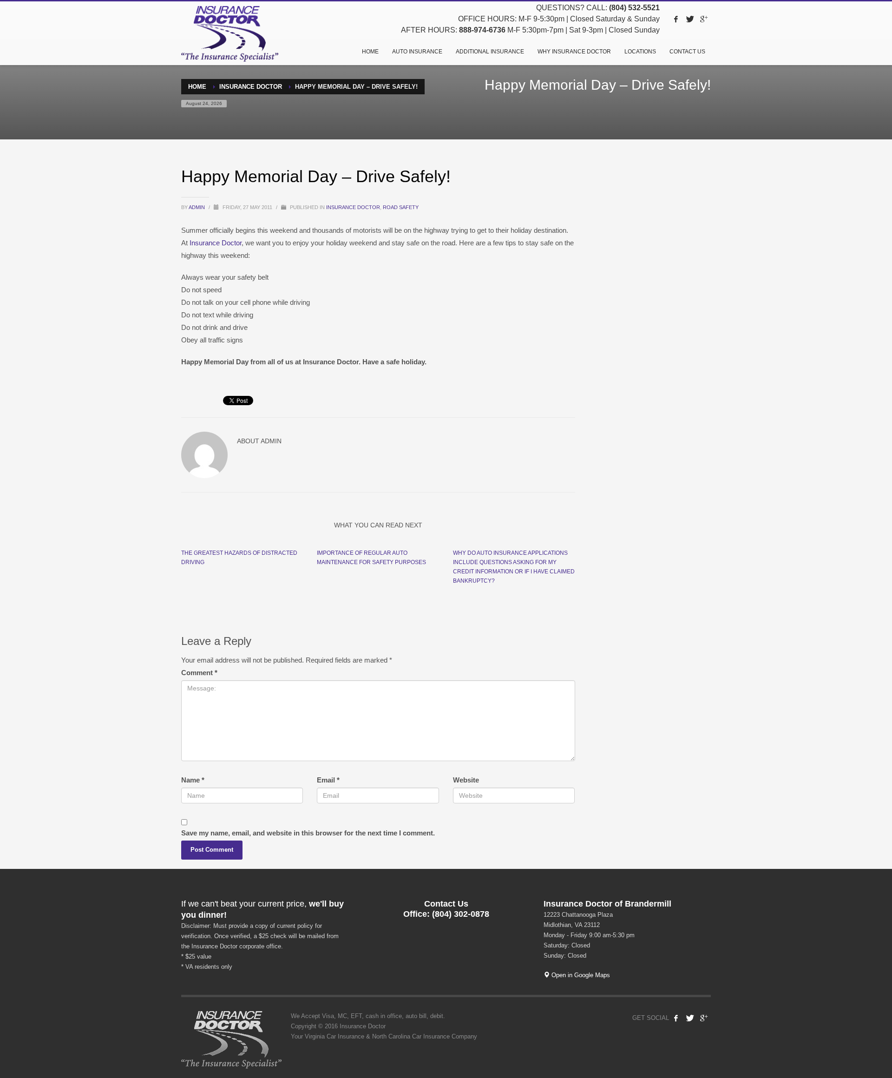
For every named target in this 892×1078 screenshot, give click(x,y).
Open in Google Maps (580, 975)
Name (192, 780)
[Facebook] (676, 19)
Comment (199, 673)
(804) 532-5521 (634, 8)
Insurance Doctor (353, 207)
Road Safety (401, 207)
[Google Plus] (704, 19)
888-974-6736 (482, 30)
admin (197, 207)
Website (466, 780)
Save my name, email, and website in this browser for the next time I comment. (308, 833)
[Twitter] (690, 19)
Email (328, 780)
